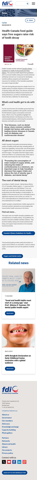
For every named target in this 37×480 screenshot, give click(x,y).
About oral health (9, 444)
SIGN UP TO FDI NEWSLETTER (15, 473)
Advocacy (6, 424)
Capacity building (9, 430)
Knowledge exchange (10, 427)
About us (5, 415)
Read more (10, 313)
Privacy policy (7, 453)
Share (31, 20)
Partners (5, 438)
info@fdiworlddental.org (9, 411)
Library (5, 447)
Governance (7, 418)
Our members (7, 421)
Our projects (7, 450)
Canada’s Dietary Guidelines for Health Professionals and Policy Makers (17, 71)
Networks (6, 441)
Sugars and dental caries (12, 256)
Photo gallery (7, 433)
